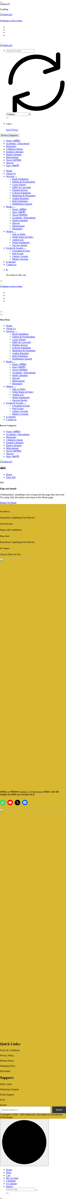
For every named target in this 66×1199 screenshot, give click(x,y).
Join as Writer (18, 234)
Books (9, 206)
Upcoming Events (21, 250)
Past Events (17, 253)
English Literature (14, 151)
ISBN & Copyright (21, 187)
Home (9, 170)
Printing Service (20, 190)
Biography (11, 146)
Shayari (10, 163)
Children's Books (14, 149)
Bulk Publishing (20, 201)
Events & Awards (14, 248)
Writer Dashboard (20, 242)
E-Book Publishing (21, 193)
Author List (17, 239)
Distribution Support (22, 204)
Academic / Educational (17, 143)
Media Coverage (20, 259)
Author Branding (20, 198)
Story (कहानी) (12, 165)
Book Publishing (20, 179)
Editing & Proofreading (23, 182)
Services (10, 176)
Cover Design (19, 184)
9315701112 (12, 130)
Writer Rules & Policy (23, 237)
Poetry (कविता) (13, 140)
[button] (1, 1198)
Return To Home (8, 502)
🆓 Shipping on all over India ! (11, 21)
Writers (9, 231)
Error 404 (11, 477)
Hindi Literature (14, 154)
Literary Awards (20, 256)
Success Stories (19, 245)
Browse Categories (9, 135)
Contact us (11, 264)
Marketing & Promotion (23, 195)
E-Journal (11, 262)
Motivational (12, 157)
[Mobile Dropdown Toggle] (16, 177)
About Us (11, 173)
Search (3, 1105)
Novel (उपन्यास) (13, 160)
